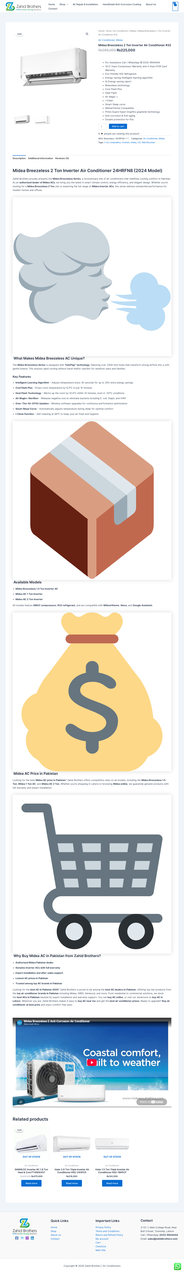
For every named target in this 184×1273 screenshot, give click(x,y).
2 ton (106, 142)
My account (102, 1238)
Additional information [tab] (40, 158)
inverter (125, 142)
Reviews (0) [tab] (62, 158)
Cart (98, 1242)
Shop (62, 4)
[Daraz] (22, 1238)
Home (51, 4)
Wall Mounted (148, 142)
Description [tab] (19, 158)
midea (133, 142)
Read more (31, 1183)
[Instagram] (27, 1238)
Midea (133, 31)
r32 (139, 142)
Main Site (101, 1250)
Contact (52, 8)
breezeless (115, 142)
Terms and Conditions (107, 1231)
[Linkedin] (32, 1238)
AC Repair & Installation (85, 4)
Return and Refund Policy (109, 1234)
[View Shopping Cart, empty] (175, 6)
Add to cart (118, 126)
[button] (66, 4)
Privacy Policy (103, 1227)
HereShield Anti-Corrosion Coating (122, 4)
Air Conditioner (120, 31)
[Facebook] (17, 1238)
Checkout (101, 1246)
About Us (151, 4)
